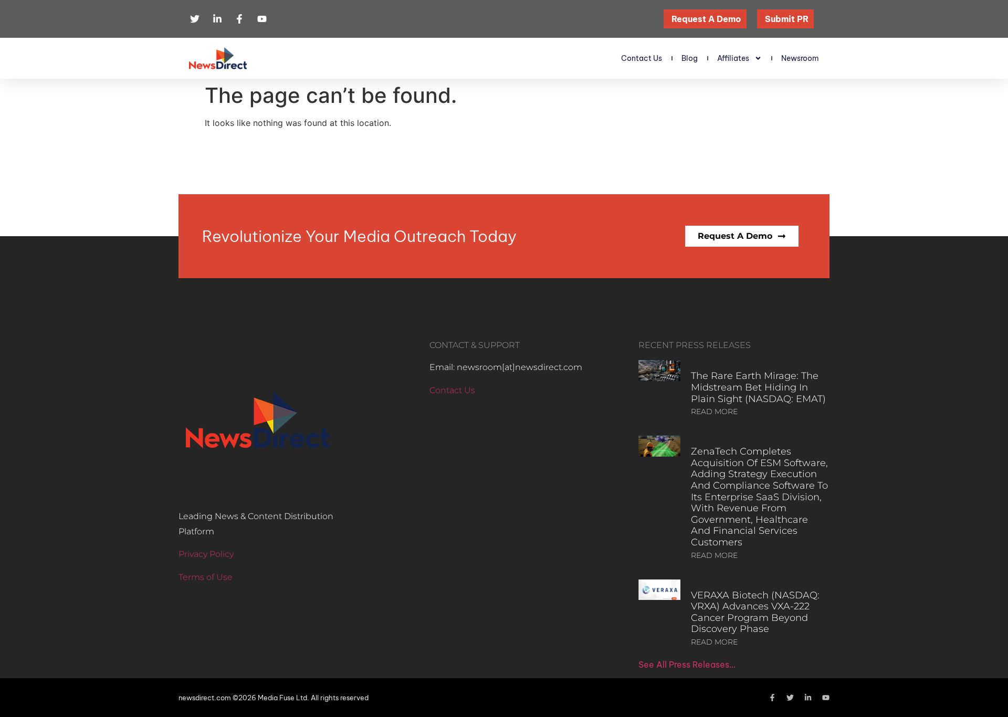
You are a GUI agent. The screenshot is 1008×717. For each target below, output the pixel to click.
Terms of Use (205, 577)
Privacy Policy (206, 554)
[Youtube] (826, 697)
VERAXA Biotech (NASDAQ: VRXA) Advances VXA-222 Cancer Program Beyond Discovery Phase (755, 612)
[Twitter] (790, 697)
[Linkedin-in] (808, 697)
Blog (689, 58)
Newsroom (800, 58)
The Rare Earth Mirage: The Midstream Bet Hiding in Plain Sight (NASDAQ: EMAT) (758, 387)
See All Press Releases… (687, 664)
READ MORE (714, 411)
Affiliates (733, 58)
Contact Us (641, 58)
